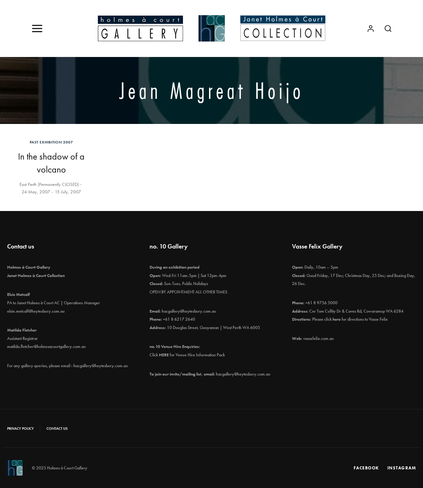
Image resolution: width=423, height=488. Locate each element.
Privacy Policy (20, 428)
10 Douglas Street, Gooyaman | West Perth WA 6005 (213, 327)
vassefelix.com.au (318, 338)
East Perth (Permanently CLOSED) (49, 184)
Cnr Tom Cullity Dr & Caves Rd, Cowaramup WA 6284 (356, 311)
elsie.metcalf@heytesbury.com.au (36, 311)
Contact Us (57, 428)
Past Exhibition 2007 (51, 142)
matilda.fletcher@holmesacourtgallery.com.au (46, 346)
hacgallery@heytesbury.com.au (100, 365)
